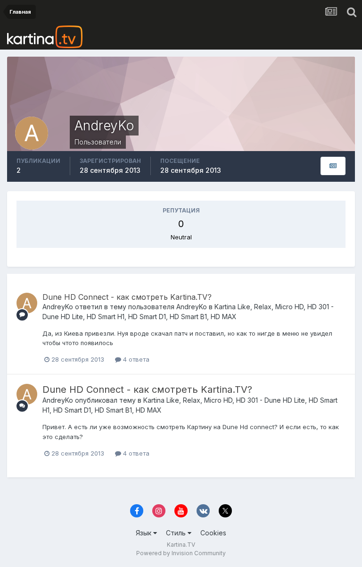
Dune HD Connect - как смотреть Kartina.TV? (127, 297)
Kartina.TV (181, 544)
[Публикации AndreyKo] (333, 166)
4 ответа (135, 359)
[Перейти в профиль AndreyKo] (26, 303)
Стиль (177, 533)
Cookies (213, 533)
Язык (144, 533)
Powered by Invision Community (181, 553)
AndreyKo (57, 307)
